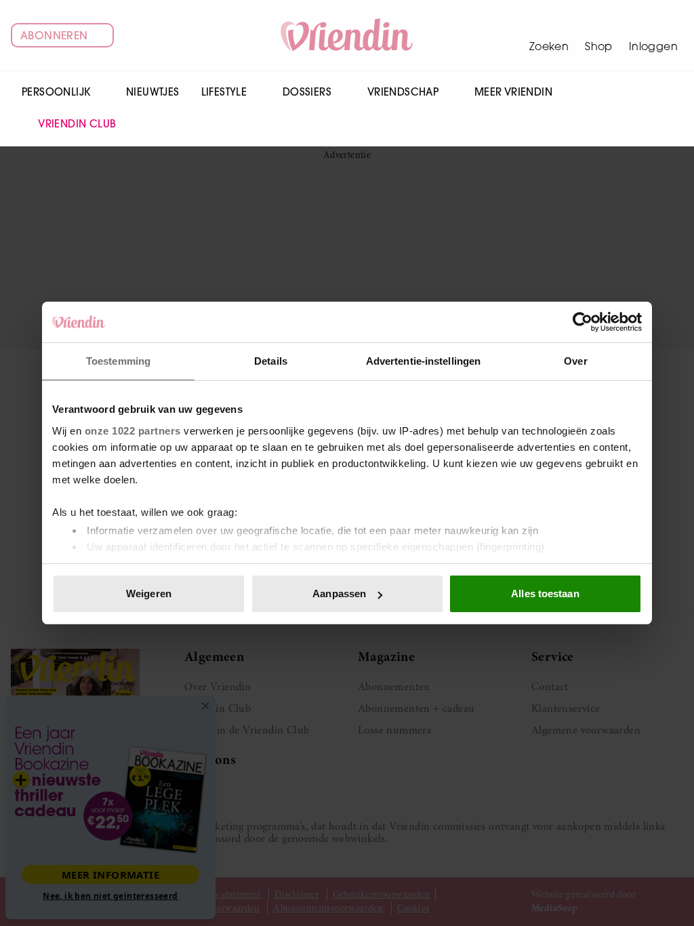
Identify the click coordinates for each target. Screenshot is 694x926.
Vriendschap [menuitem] (402, 91)
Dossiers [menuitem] (307, 91)
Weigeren (148, 593)
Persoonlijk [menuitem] (56, 91)
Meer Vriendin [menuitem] (513, 91)
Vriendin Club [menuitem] (77, 123)
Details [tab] (270, 361)
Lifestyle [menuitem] (224, 91)
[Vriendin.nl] (347, 35)
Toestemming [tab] (118, 361)
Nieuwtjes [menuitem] (153, 91)
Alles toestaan (545, 593)
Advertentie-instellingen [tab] (423, 361)
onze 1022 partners (133, 431)
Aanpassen (339, 593)
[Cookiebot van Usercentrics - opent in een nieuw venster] (582, 322)
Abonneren (54, 35)
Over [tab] (575, 361)
